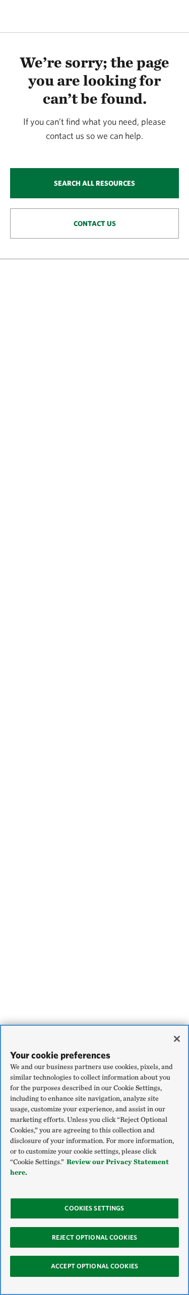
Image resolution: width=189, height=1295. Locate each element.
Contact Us (95, 223)
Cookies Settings (94, 1208)
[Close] (177, 1039)
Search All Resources (94, 183)
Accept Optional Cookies (94, 1266)
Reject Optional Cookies (94, 1237)
